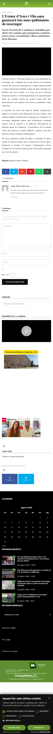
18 (12, 532)
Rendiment (44, 711)
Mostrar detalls (13, 721)
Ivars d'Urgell (8, 12)
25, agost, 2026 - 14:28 (26, 576)
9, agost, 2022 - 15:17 (31, 43)
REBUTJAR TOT (39, 728)
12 (19, 527)
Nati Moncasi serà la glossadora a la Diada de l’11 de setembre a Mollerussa (34, 571)
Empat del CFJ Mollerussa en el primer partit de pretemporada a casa (32, 596)
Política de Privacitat (11, 732)
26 (19, 537)
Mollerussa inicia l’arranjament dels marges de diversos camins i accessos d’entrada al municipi (33, 583)
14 (33, 527)
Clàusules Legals (9, 628)
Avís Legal (6, 640)
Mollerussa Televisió (13, 43)
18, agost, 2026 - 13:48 (26, 589)
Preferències (11, 716)
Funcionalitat (28, 716)
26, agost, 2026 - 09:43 (26, 565)
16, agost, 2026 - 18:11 (25, 601)
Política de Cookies (9, 651)
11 (12, 527)
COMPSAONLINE (44, 732)
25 (12, 537)
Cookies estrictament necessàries (20, 711)
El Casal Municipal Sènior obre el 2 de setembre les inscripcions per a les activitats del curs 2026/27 (33, 559)
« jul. (4, 546)
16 (47, 527)
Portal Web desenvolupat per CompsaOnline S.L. (26, 679)
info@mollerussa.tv (23, 670)
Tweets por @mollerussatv (13, 457)
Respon (15, 197)
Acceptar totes (14, 728)
